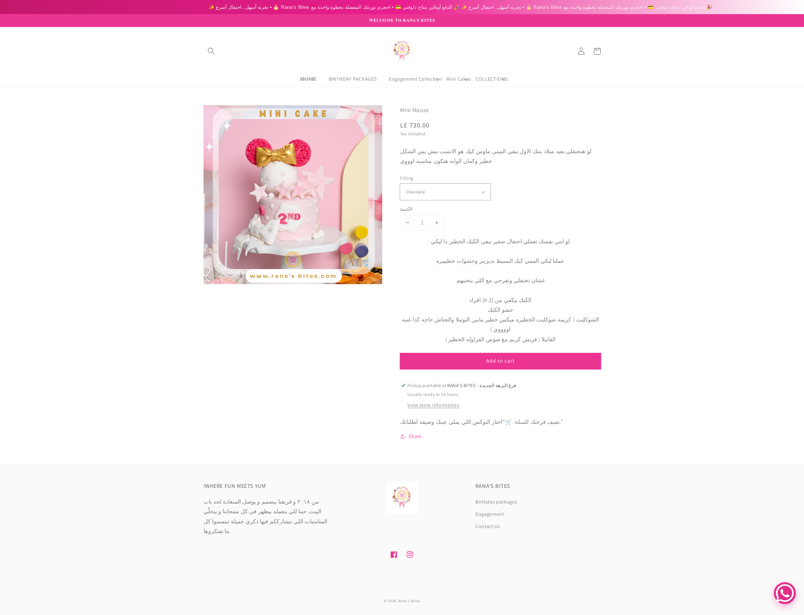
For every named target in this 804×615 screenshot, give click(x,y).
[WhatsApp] (785, 592)
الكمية (406, 209)
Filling (406, 178)
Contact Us (487, 526)
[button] (212, 51)
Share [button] (415, 436)
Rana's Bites (409, 600)
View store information (433, 405)
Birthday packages (496, 502)
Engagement (489, 514)
